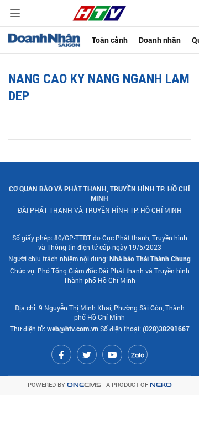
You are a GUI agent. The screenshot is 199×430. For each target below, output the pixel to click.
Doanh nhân (160, 40)
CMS (84, 385)
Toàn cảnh (110, 40)
